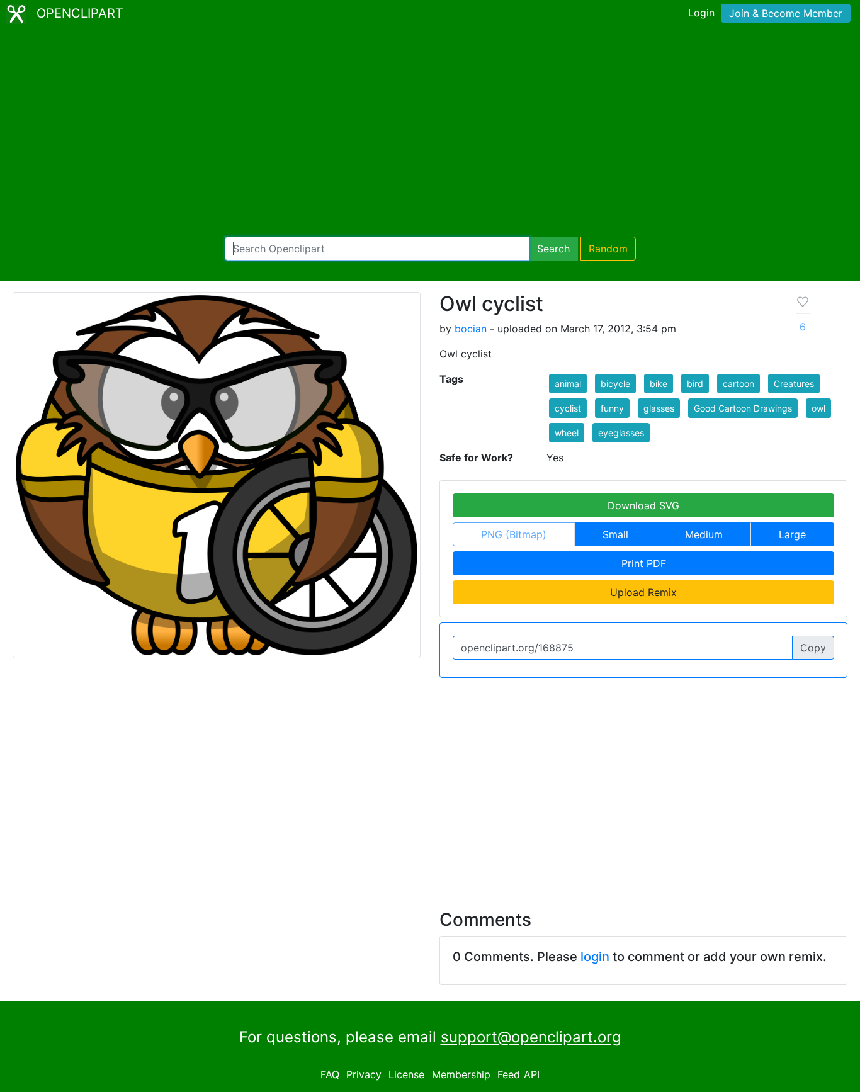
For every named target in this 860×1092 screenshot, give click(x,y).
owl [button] (818, 408)
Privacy (364, 1074)
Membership (461, 1074)
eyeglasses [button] (621, 432)
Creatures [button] (794, 383)
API (532, 1074)
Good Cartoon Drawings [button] (743, 408)
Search (553, 248)
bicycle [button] (615, 383)
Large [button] (792, 534)
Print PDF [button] (643, 563)
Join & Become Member (785, 13)
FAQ (329, 1074)
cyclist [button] (568, 408)
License (406, 1074)
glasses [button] (658, 408)
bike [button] (658, 383)
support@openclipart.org (531, 1037)
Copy (813, 647)
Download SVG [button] (643, 505)
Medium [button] (704, 534)
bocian (471, 328)
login (594, 956)
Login (701, 12)
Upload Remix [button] (643, 592)
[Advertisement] (430, 132)
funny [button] (612, 408)
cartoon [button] (738, 383)
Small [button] (615, 534)
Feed (508, 1074)
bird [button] (695, 383)
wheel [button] (567, 432)
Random (608, 248)
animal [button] (568, 383)
